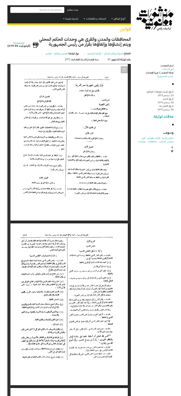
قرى (143, 138)
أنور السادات (168, 69)
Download (18, 43)
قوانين (48, 53)
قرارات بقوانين (153, 138)
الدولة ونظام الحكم (113, 53)
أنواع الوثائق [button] (119, 19)
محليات (142, 141)
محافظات (152, 141)
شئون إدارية (168, 138)
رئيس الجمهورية (165, 76)
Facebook (172, 147)
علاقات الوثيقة (163, 116)
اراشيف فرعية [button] (71, 19)
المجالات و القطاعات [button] (95, 19)
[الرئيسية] (155, 18)
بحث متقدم (72, 10)
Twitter (172, 151)
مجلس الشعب (166, 141)
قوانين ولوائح (61, 53)
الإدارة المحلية (94, 53)
